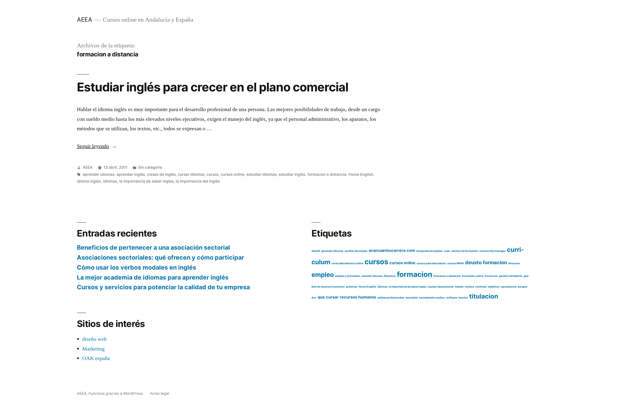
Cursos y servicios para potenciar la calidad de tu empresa (163, 287)
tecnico (463, 297)
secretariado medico (432, 297)
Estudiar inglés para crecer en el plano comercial (212, 87)
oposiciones (509, 286)
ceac (447, 251)
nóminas (480, 286)
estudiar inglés (292, 174)
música (469, 286)
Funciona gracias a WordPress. (117, 393)
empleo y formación (347, 276)
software (451, 297)
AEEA (84, 19)
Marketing (93, 348)
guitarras (351, 286)
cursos (213, 174)
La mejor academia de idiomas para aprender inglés (153, 277)
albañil (316, 251)
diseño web (94, 339)
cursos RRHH (455, 263)
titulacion (483, 296)
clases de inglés (161, 174)
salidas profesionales (390, 297)
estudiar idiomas (261, 174)
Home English (360, 174)
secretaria (411, 297)
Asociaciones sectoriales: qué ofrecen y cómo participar (160, 257)
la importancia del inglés (198, 181)
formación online (473, 276)
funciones (491, 276)
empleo (323, 274)
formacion (414, 274)
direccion (514, 263)
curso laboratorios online (347, 263)
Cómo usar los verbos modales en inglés (136, 267)
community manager (492, 251)
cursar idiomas (191, 174)
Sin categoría (150, 167)
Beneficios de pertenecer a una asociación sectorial (153, 247)
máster (459, 286)
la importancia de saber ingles (146, 181)
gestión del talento (510, 276)
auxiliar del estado (356, 251)
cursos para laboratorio (431, 263)
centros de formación (464, 251)
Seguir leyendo (97, 146)
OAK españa (96, 358)
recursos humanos (358, 297)
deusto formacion (486, 262)
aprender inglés (131, 174)
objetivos (494, 286)
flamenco (390, 276)
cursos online (232, 174)
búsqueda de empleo (429, 251)
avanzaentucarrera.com (392, 250)
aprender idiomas (98, 174)
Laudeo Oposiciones (441, 286)
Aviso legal (159, 393)
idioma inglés (89, 181)
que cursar (328, 297)
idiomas (110, 181)
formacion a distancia (326, 174)
